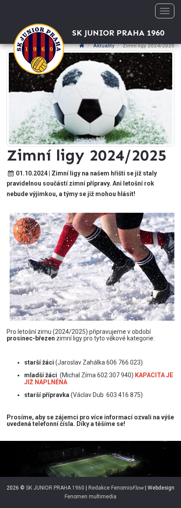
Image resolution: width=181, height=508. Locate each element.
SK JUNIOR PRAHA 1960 (55, 488)
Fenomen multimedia (90, 497)
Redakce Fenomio (116, 488)
